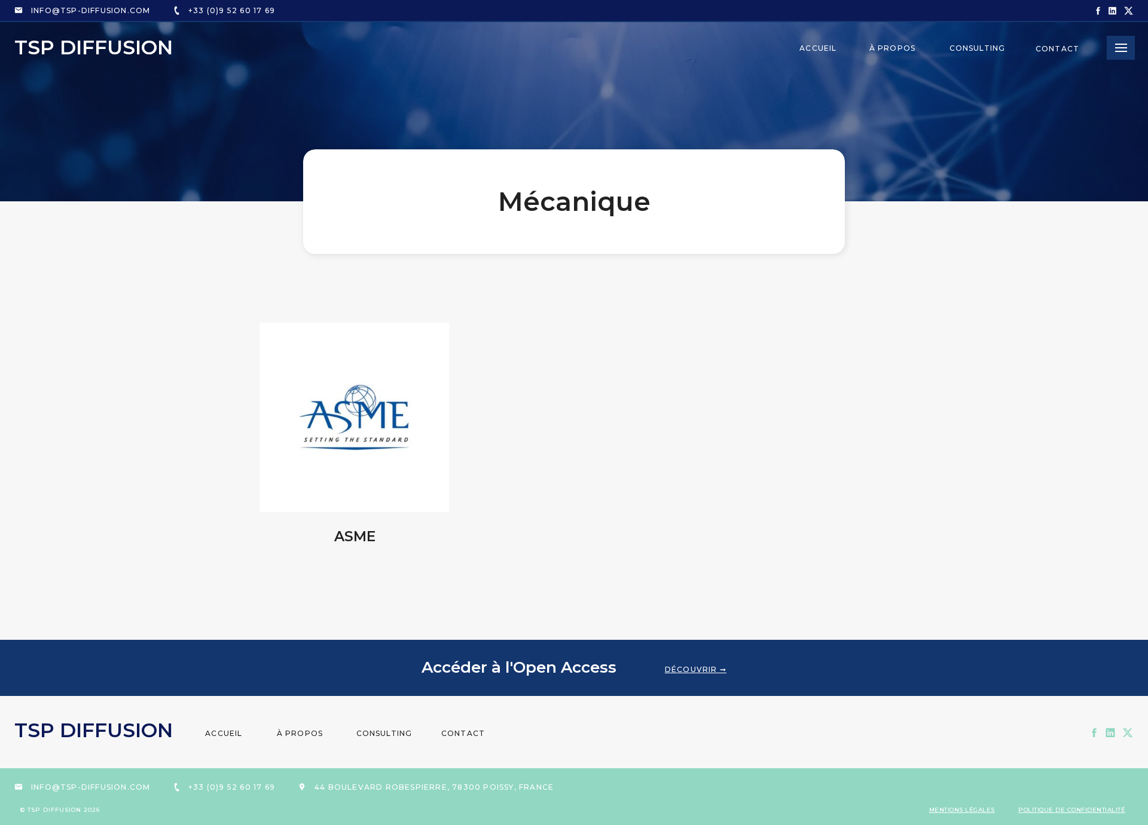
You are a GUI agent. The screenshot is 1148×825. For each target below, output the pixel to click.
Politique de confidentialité (1071, 810)
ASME (354, 536)
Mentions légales (962, 810)
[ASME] (354, 417)
